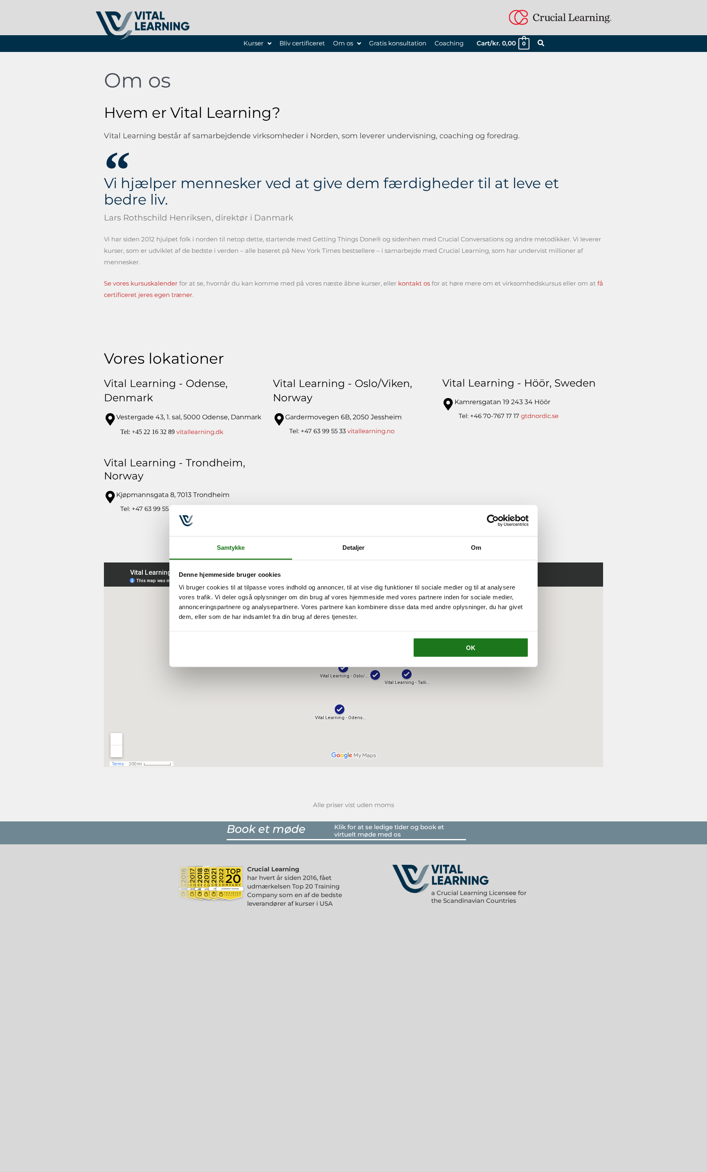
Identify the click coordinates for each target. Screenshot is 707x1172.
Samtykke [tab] (231, 547)
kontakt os (414, 283)
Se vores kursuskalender (141, 283)
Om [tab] (476, 547)
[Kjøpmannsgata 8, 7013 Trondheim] (110, 497)
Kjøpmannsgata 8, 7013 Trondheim (173, 495)
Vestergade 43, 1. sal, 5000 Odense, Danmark (188, 417)
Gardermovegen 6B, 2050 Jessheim (343, 417)
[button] (541, 44)
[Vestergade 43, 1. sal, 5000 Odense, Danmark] (110, 419)
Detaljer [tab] (353, 547)
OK (470, 647)
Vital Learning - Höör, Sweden (519, 383)
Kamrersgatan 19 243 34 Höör (502, 402)
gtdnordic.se (539, 416)
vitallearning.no (370, 431)
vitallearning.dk (199, 432)
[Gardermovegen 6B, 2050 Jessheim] (279, 419)
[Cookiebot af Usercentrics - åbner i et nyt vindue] (493, 520)
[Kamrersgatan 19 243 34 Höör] (448, 404)
